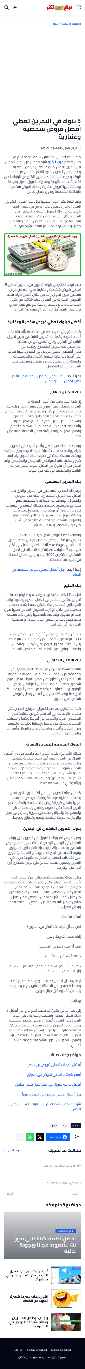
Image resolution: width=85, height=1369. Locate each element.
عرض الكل (14, 1150)
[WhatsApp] (30, 1137)
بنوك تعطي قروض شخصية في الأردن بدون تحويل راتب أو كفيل (46, 378)
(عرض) (45, 147)
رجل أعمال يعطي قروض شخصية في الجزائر (46, 572)
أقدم (10, 1193)
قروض (54, 1125)
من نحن (17, 1349)
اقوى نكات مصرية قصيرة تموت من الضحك (29, 1298)
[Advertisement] (42, 71)
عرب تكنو (55, 161)
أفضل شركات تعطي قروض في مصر (54, 1064)
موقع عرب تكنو (27, 1357)
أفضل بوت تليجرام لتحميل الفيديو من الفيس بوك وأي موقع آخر (27, 1275)
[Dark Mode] (15, 7)
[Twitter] (40, 1137)
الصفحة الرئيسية (71, 24)
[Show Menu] (78, 7)
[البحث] (6, 7)
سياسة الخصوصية (61, 1349)
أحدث (75, 1193)
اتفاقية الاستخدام (37, 1349)
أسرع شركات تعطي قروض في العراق (54, 1074)
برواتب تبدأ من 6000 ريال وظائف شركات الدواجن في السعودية (28, 1322)
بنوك (55, 24)
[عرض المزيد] (20, 1137)
